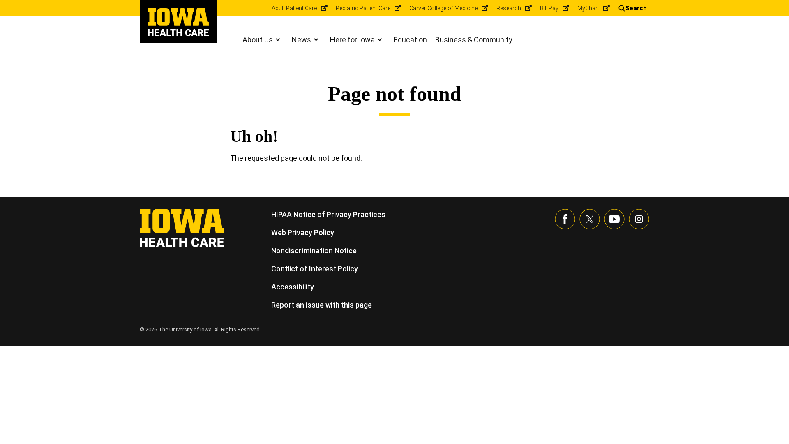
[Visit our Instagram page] (639, 219)
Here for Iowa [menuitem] (352, 39)
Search (636, 8)
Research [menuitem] (508, 8)
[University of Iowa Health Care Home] (182, 227)
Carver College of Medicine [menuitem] (443, 8)
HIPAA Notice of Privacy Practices (328, 214)
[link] (178, 22)
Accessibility (292, 286)
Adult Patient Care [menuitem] (294, 8)
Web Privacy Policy (302, 232)
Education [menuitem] (410, 39)
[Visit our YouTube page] (614, 219)
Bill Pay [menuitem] (549, 8)
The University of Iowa (185, 329)
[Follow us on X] (589, 219)
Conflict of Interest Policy (314, 268)
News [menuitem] (301, 39)
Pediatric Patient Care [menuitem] (363, 8)
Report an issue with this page (321, 305)
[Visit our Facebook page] (565, 219)
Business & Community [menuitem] (473, 39)
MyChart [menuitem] (588, 8)
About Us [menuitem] (257, 39)
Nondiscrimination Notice (314, 250)
